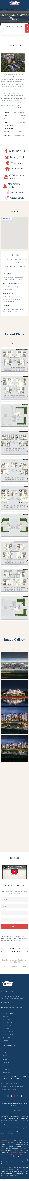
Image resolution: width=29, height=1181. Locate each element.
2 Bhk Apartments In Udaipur (15, 1154)
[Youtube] (14, 1096)
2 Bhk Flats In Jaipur (21, 1142)
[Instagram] (11, 1096)
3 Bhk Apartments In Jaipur (19, 1144)
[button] (14, 950)
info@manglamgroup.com (13, 1007)
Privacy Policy (18, 940)
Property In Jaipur (6, 1144)
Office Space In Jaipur (7, 1146)
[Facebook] (8, 1096)
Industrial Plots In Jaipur (12, 1148)
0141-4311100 (9, 1002)
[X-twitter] (17, 1096)
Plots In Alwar (5, 1161)
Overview (9, 27)
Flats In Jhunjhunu (22, 1160)
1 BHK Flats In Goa (18, 1150)
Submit (14, 926)
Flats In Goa (8, 1150)
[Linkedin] (21, 1096)
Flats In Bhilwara (15, 1161)
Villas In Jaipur (10, 1142)
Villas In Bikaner (18, 1158)
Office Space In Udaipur (20, 1156)
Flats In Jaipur (18, 1140)
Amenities (20, 27)
